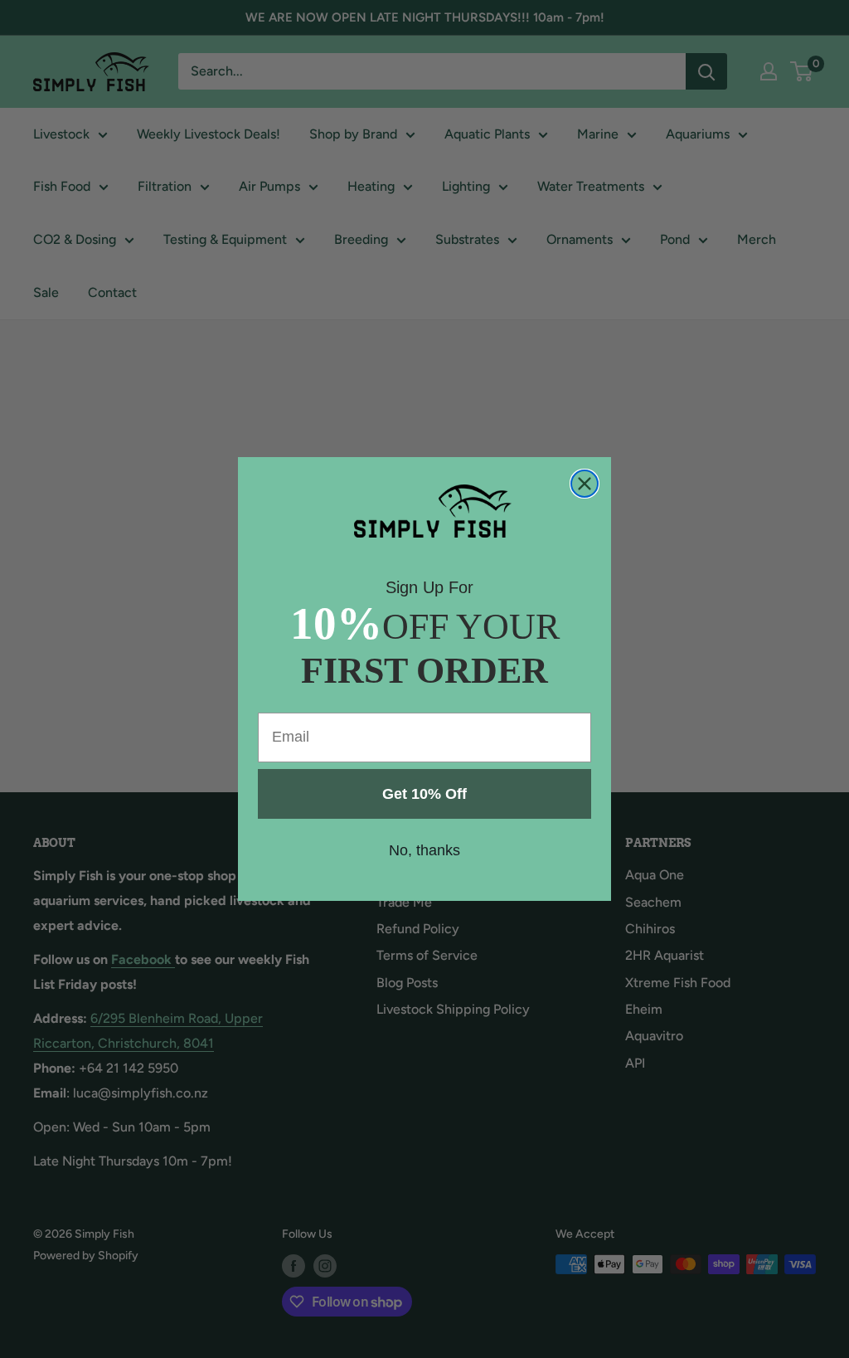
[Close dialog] (584, 483)
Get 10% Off (424, 794)
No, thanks (424, 850)
